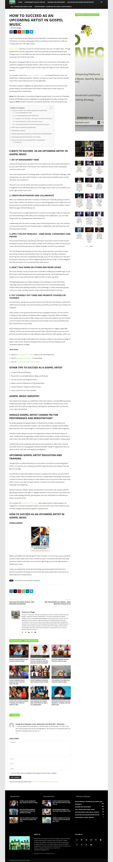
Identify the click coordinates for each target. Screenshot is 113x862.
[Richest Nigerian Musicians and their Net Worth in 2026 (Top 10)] (46, 803)
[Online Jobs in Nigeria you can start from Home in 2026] (46, 812)
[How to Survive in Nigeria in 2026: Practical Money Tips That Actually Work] (13, 820)
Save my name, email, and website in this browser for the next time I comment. (34, 773)
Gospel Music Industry (18, 130)
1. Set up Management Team (23, 112)
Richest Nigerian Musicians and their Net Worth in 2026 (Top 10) (61, 802)
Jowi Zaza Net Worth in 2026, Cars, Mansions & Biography (21, 603)
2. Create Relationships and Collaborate (26, 115)
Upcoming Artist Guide (24, 355)
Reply (17, 733)
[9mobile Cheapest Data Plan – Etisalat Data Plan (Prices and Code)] (46, 820)
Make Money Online (24, 358)
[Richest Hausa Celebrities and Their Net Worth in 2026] (19, 651)
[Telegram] (31, 32)
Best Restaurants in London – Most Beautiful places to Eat (58, 603)
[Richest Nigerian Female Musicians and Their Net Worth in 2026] (19, 672)
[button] (101, 2)
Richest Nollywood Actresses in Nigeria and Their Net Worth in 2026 (18, 703)
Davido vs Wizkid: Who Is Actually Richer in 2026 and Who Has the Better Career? (39, 661)
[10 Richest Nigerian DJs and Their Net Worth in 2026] (61, 651)
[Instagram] (26, 632)
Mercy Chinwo (14, 49)
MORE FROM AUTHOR (30, 641)
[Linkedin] (27, 32)
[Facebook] (11, 32)
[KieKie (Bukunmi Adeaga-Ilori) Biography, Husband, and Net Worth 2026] (61, 693)
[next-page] (13, 708)
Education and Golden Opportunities (80, 2)
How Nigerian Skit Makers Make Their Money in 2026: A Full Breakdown (39, 703)
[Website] (86, 845)
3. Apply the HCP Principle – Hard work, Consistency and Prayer (33, 118)
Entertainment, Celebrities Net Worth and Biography (53, 6)
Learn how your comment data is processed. (45, 781)
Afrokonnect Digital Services (35, 2)
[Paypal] (91, 840)
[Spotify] (100, 840)
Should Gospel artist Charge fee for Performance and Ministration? (32, 134)
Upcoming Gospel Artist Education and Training (26, 137)
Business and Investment (56, 2)
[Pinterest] (19, 32)
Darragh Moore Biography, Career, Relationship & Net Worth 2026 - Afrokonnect (40, 724)
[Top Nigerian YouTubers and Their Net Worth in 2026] (61, 672)
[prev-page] (10, 708)
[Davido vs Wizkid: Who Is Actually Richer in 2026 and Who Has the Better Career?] (40, 651)
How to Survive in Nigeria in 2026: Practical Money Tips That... (28, 819)
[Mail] (86, 840)
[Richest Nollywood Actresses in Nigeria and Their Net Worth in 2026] (19, 693)
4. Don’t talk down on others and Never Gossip (28, 121)
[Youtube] (35, 632)
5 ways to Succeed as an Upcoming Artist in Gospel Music (29, 110)
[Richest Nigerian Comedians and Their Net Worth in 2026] (40, 672)
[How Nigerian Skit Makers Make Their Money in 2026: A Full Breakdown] (40, 693)
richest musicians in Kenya (36, 75)
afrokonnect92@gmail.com (47, 853)
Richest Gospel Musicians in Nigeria (28, 362)
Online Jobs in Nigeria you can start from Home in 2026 (61, 810)
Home (20, 2)
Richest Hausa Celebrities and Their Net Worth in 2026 (28, 801)
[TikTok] (77, 845)
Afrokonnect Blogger (16, 28)
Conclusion (18, 142)
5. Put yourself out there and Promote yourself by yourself (32, 124)
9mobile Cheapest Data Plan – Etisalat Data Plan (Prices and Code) (61, 819)
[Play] (89, 149)
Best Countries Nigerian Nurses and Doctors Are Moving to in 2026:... (27, 811)
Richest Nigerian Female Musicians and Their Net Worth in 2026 (17, 682)
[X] (15, 32)
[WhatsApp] (23, 32)
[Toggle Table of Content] (50, 107)
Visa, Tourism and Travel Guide (21, 6)
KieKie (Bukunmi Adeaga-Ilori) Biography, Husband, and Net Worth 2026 (61, 703)
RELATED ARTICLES (16, 641)
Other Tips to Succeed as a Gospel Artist (24, 127)
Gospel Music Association (30, 503)
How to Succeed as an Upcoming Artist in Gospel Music (28, 140)
